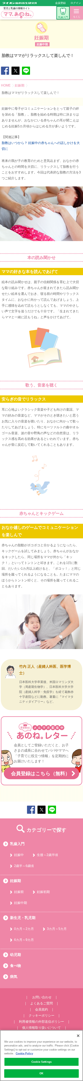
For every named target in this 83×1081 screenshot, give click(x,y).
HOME (6, 85)
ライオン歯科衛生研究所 (19, 3)
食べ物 (15, 966)
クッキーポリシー (41, 1015)
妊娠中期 (20, 903)
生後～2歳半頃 (47, 855)
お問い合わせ (42, 997)
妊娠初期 (43, 892)
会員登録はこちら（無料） (40, 773)
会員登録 (60, 2)
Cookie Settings (41, 1061)
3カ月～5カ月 (57, 929)
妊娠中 (19, 855)
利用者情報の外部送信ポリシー (41, 1021)
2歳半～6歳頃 (24, 866)
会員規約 (41, 1009)
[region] (41, 1055)
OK (41, 1073)
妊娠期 (19, 85)
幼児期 (15, 955)
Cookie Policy (24, 1053)
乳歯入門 (63, 17)
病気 (13, 977)
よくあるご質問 (41, 1003)
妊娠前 (19, 892)
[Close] (78, 1035)
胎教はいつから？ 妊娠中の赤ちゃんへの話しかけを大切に (41, 145)
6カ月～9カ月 (24, 939)
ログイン (76, 2)
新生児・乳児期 (22, 918)
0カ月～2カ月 (24, 929)
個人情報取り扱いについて (41, 1027)
